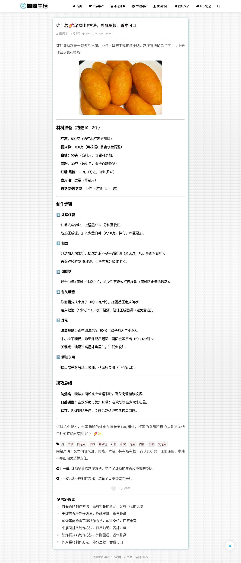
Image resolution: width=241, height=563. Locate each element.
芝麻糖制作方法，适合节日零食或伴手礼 (101, 478)
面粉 (142, 444)
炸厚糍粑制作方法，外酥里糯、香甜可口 (92, 542)
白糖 (70, 444)
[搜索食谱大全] (218, 6)
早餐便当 (141, 6)
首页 (79, 6)
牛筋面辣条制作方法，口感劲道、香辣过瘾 (94, 527)
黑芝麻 (162, 444)
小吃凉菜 (119, 6)
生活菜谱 (98, 6)
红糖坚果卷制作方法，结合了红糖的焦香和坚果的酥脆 (112, 468)
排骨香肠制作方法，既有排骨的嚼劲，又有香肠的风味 (102, 506)
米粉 (92, 444)
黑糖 (151, 444)
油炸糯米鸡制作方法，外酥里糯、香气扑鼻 (94, 534)
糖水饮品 (183, 6)
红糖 (114, 444)
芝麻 (132, 444)
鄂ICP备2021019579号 (107, 557)
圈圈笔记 (63, 33)
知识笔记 (205, 6)
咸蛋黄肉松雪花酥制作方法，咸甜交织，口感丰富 (99, 520)
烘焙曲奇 (162, 6)
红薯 (123, 444)
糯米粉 (103, 444)
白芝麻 (81, 444)
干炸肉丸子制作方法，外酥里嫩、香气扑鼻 (94, 513)
